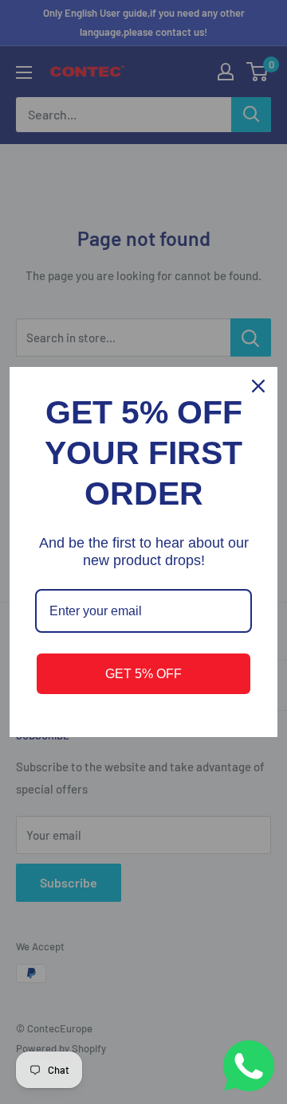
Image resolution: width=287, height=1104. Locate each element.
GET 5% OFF (143, 674)
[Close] (258, 386)
